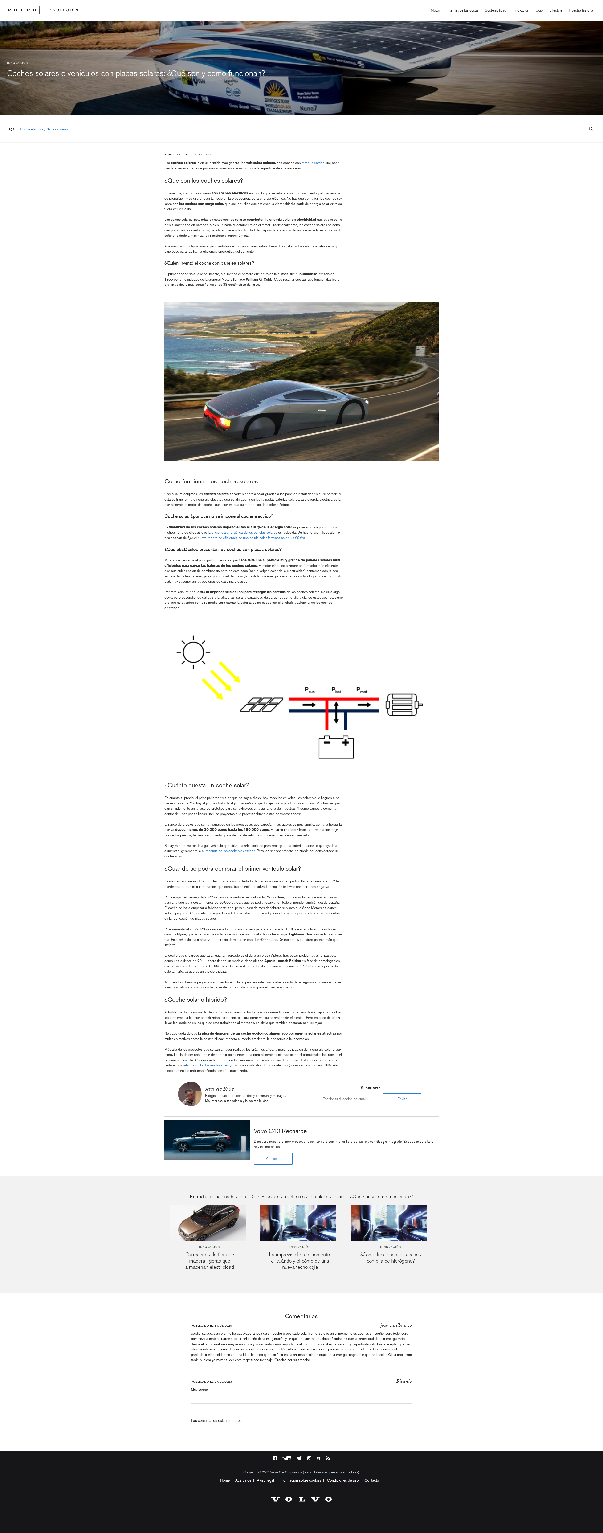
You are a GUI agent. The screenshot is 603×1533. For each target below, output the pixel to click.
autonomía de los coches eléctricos (228, 851)
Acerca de (243, 1480)
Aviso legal (265, 1480)
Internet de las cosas (462, 10)
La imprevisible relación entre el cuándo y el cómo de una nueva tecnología (300, 1260)
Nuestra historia (581, 10)
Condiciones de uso (343, 1480)
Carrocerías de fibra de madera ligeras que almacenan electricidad (209, 1260)
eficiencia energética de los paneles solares (244, 532)
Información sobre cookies (300, 1480)
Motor (435, 10)
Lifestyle (555, 10)
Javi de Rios (219, 1088)
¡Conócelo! (273, 1159)
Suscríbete (371, 1088)
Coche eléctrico (32, 129)
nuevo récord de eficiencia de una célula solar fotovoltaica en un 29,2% (251, 538)
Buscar (562, 129)
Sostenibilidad (495, 10)
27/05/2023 (223, 1381)
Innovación (521, 10)
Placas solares (57, 129)
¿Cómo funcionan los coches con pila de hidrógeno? (390, 1257)
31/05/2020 (223, 1325)
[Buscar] (589, 129)
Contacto (371, 1480)
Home (225, 1480)
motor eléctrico (313, 163)
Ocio (539, 10)
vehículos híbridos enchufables (206, 1065)
